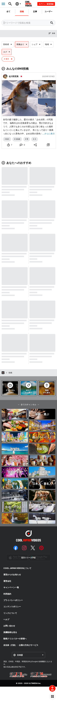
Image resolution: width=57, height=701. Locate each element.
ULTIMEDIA (33, 683)
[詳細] (48, 145)
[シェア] (35, 145)
